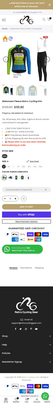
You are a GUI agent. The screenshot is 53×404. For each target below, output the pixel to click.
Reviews (14, 268)
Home (4, 28)
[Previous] (6, 59)
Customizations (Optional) (18, 189)
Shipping (6, 113)
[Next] (47, 59)
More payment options (26, 221)
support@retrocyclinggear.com (29, 12)
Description (26, 268)
